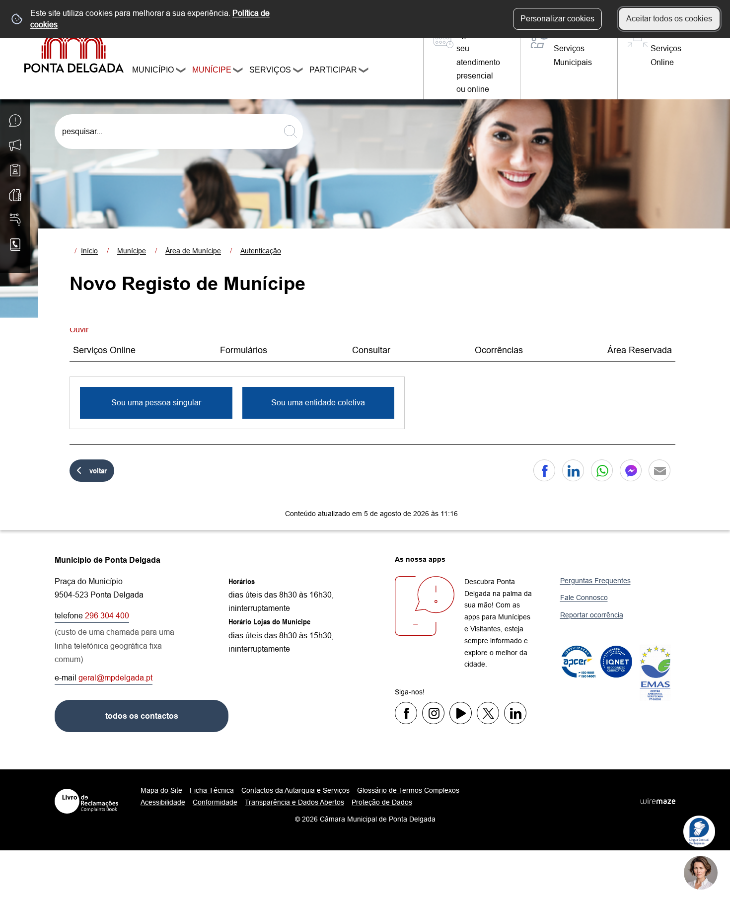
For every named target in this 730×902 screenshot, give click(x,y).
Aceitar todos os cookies (669, 18)
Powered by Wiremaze (658, 801)
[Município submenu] (181, 71)
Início (89, 251)
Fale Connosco (584, 597)
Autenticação (260, 251)
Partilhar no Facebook (544, 470)
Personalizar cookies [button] (557, 18)
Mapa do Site (161, 790)
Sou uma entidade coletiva (318, 402)
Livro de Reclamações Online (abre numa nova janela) (86, 801)
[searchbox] (179, 131)
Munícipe (210, 70)
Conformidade (215, 802)
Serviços (268, 70)
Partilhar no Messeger (631, 470)
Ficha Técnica (212, 790)
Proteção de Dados (382, 802)
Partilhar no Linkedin (573, 470)
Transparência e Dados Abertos (294, 802)
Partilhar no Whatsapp (602, 470)
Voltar (98, 470)
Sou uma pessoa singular (156, 402)
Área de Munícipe (193, 251)
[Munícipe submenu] (238, 71)
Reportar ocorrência (591, 615)
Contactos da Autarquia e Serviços (295, 790)
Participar (331, 70)
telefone (92, 615)
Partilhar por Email (659, 470)
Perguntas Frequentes (595, 581)
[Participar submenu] (364, 71)
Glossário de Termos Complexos (408, 790)
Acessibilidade (163, 802)
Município (151, 70)
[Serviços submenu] (298, 71)
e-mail (103, 678)
